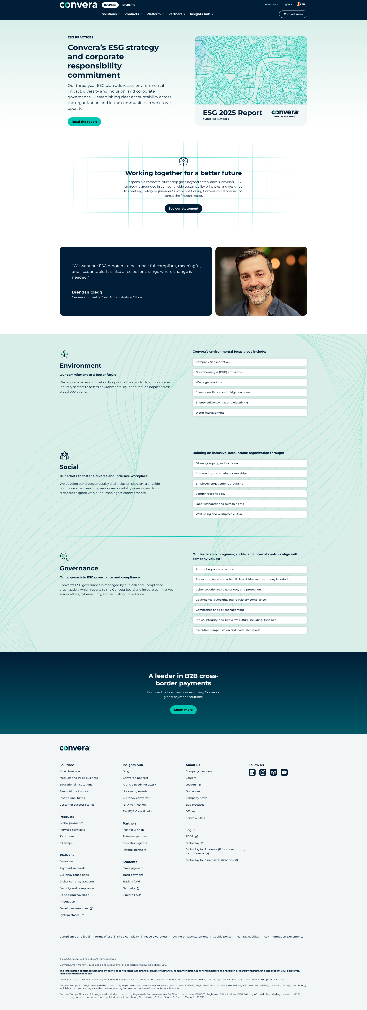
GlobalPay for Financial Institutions (210, 860)
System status (69, 915)
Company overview (199, 771)
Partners (175, 14)
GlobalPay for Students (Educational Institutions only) (210, 851)
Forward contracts (72, 829)
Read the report (84, 122)
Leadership (193, 784)
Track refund (131, 881)
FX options (67, 836)
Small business (70, 771)
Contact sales (293, 14)
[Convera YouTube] (284, 772)
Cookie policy (222, 936)
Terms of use (103, 936)
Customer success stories (77, 804)
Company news (196, 798)
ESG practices (195, 804)
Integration (67, 901)
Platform (154, 14)
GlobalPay (192, 843)
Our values (193, 791)
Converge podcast (135, 778)
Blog (126, 771)
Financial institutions (74, 791)
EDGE (189, 836)
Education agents (135, 843)
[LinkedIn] (252, 772)
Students (129, 4)
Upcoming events (135, 791)
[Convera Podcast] (273, 772)
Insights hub (200, 14)
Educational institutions (76, 784)
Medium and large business (79, 778)
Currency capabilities (74, 875)
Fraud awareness (156, 936)
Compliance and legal (75, 936)
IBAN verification (134, 804)
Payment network (72, 868)
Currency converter (136, 798)
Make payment (133, 868)
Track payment (133, 875)
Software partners (135, 836)
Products (131, 14)
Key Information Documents (283, 936)
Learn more (183, 710)
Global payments (71, 823)
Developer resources (74, 908)
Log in (286, 4)
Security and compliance (77, 888)
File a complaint (128, 936)
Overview (66, 861)
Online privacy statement (190, 936)
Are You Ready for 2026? (139, 784)
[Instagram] (262, 772)
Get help (129, 888)
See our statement (183, 208)
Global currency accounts (77, 881)
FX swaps (66, 843)
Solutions (109, 14)
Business (110, 4)
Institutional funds (72, 798)
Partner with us (133, 829)
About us (270, 4)
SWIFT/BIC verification (138, 811)
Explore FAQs (132, 895)
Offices (190, 811)
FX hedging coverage (74, 895)
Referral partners (134, 849)
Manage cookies (247, 936)
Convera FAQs (195, 818)
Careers (191, 778)
